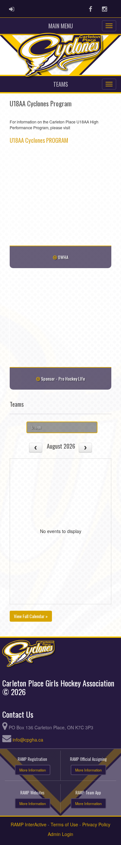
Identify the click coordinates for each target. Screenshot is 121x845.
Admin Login (60, 834)
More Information (32, 769)
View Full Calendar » (31, 616)
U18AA (36, 427)
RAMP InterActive (28, 824)
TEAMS (60, 84)
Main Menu (60, 26)
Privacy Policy (96, 824)
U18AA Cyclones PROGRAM (39, 140)
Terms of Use (64, 824)
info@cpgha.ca (28, 739)
